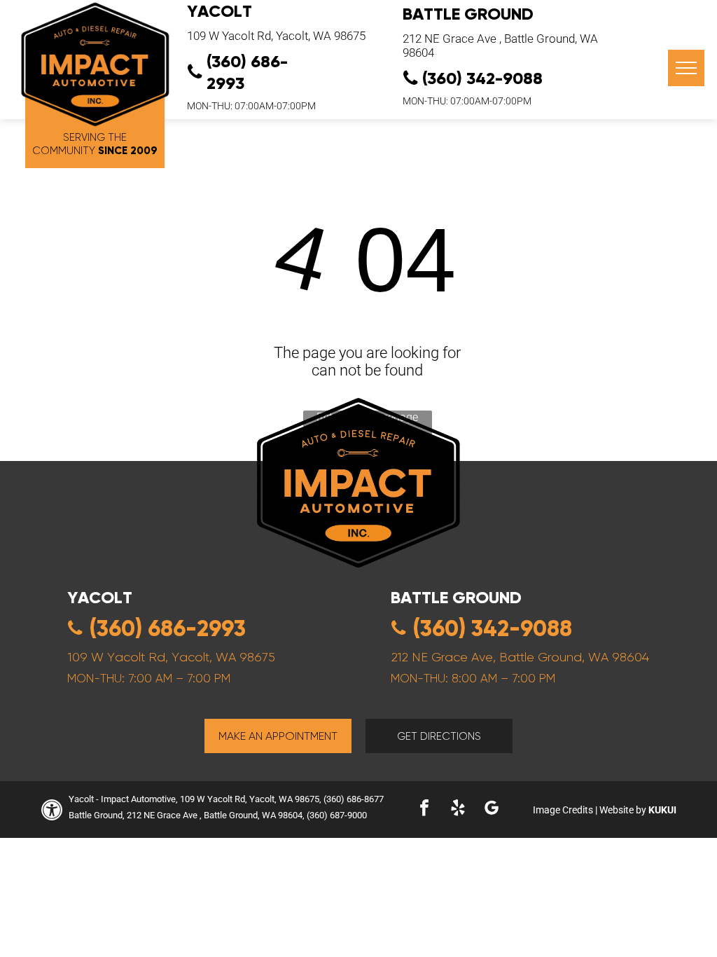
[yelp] (458, 809)
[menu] (686, 68)
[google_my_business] (491, 809)
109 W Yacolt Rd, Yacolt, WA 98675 (276, 36)
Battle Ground (468, 14)
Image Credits (563, 809)
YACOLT (219, 11)
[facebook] (424, 809)
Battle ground (456, 597)
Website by (622, 809)
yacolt (99, 597)
